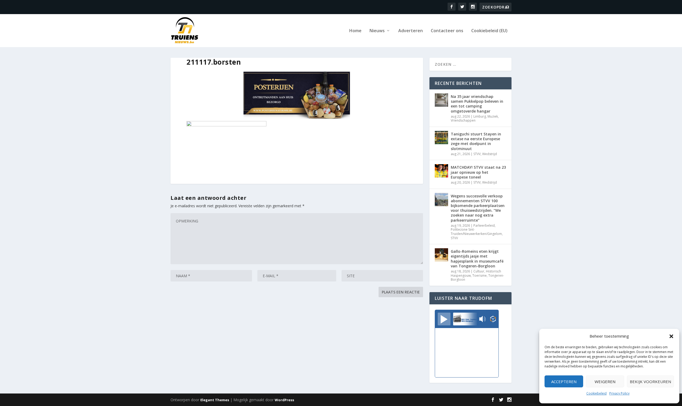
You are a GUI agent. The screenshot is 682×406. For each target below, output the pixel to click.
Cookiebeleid (596, 393)
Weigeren (605, 381)
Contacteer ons (447, 31)
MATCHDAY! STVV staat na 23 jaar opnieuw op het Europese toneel (478, 172)
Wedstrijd (489, 154)
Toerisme (479, 275)
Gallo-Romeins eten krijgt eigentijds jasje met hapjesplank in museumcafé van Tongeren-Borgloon (477, 258)
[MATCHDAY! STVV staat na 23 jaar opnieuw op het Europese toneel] (441, 170)
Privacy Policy (619, 393)
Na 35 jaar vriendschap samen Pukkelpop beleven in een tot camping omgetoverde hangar (477, 104)
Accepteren (564, 381)
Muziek (493, 116)
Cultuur (478, 271)
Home (355, 31)
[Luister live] (444, 319)
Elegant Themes (214, 399)
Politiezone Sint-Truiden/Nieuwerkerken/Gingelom (476, 231)
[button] (671, 336)
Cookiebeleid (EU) (489, 31)
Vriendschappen (463, 120)
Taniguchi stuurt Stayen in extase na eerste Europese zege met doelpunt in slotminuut (476, 141)
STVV (477, 154)
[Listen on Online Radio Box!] (493, 319)
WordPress (284, 399)
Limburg (479, 116)
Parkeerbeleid (484, 225)
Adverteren (410, 31)
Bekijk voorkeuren (650, 381)
